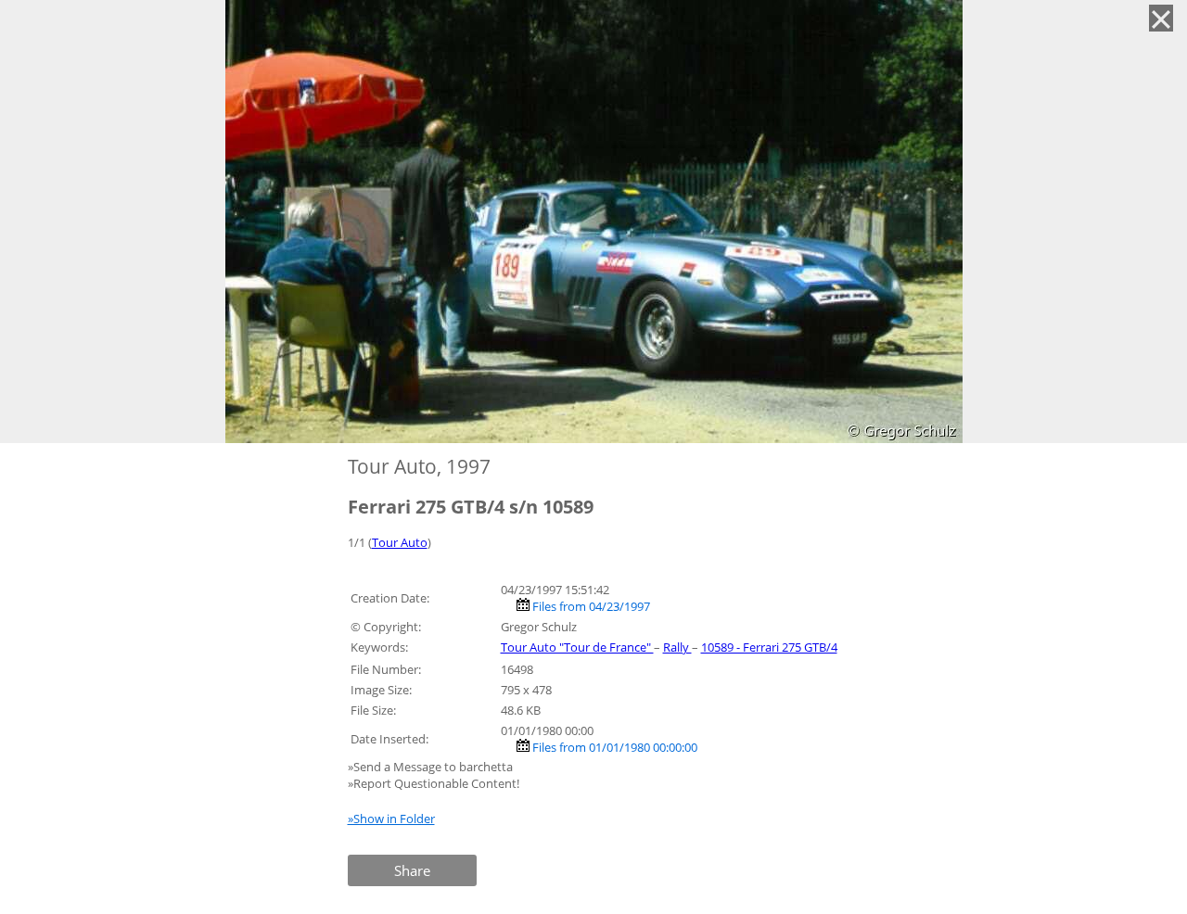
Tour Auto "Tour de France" (577, 647)
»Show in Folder (391, 818)
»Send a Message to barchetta (432, 766)
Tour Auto (400, 542)
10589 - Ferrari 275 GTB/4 (769, 647)
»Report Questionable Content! (433, 783)
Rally (677, 647)
